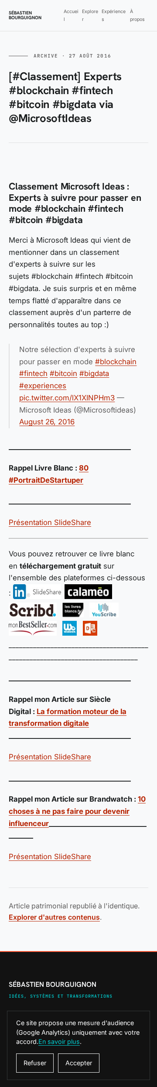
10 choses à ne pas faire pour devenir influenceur (77, 811)
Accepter (78, 1063)
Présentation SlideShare (50, 522)
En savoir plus (59, 1041)
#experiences (42, 385)
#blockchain (116, 361)
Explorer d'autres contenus (54, 917)
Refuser (35, 1063)
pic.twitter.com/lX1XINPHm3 (67, 397)
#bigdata (94, 373)
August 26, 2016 (47, 421)
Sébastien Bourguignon (25, 15)
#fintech (33, 373)
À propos (137, 15)
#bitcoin (63, 373)
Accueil (71, 15)
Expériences (114, 15)
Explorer (90, 15)
